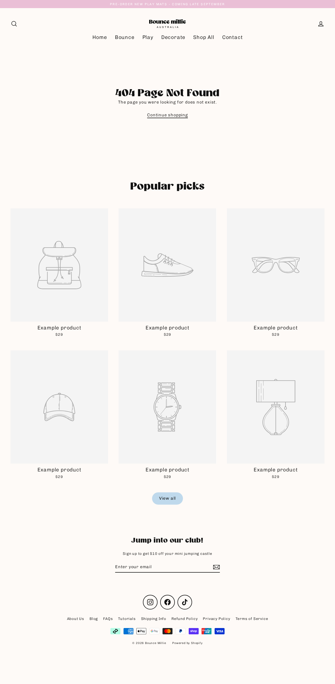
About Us (75, 619)
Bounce (125, 37)
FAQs (108, 619)
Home (99, 37)
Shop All (203, 37)
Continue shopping (167, 114)
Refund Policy (184, 619)
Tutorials (127, 619)
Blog (94, 619)
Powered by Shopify (187, 643)
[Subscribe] (215, 567)
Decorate (173, 37)
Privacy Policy (216, 619)
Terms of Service (252, 619)
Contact (232, 37)
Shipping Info (153, 619)
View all (167, 498)
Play (147, 37)
